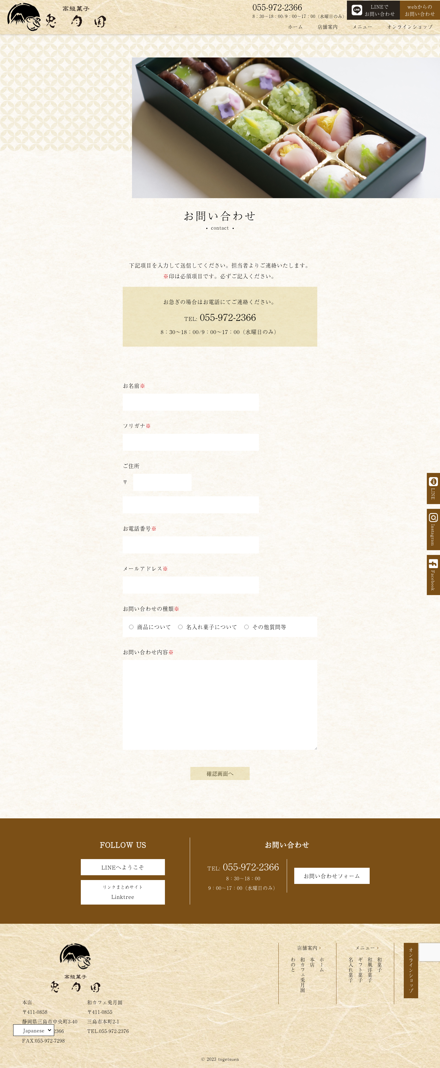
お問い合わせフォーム (332, 876)
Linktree (123, 892)
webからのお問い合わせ (420, 10)
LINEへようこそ (122, 867)
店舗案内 (328, 26)
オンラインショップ (410, 26)
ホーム (295, 26)
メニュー (362, 26)
